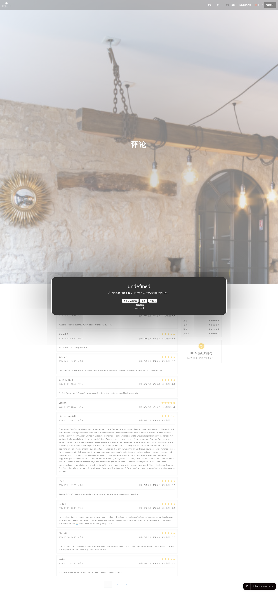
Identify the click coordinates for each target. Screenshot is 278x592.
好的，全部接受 (130, 300)
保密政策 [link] (140, 304)
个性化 (153, 300)
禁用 (143, 300)
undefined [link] (139, 308)
